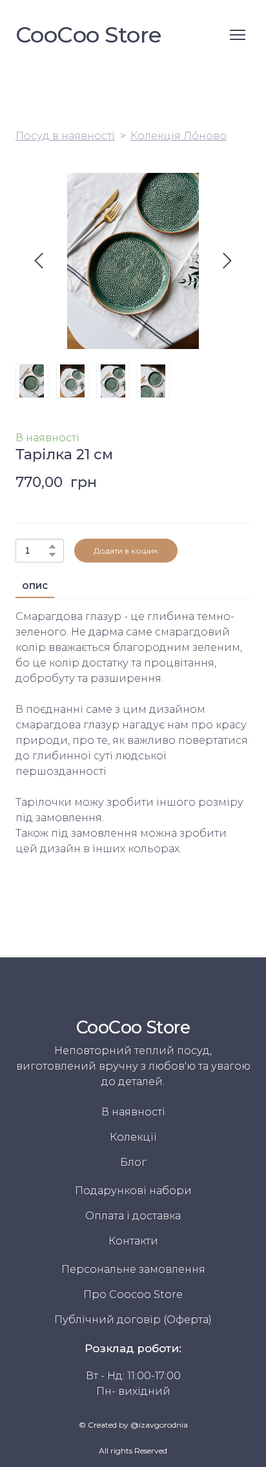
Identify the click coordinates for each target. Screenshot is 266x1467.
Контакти (133, 1241)
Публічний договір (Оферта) (133, 1319)
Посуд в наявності (65, 136)
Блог (133, 1162)
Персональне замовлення (133, 1269)
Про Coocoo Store (133, 1294)
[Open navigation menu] (238, 35)
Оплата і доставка (133, 1216)
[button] (52, 546)
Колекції (133, 1137)
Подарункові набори (133, 1190)
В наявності (133, 1112)
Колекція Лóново (178, 136)
